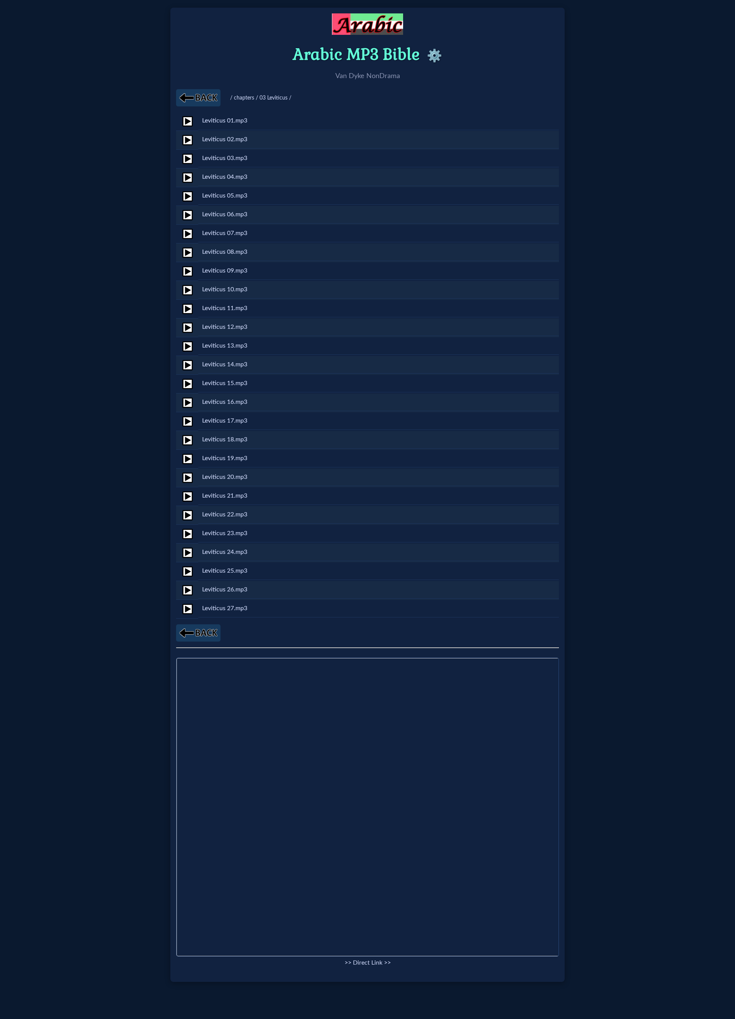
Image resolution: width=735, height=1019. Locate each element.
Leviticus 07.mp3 (224, 233)
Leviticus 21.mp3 (224, 496)
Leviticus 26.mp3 (224, 589)
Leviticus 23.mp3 (224, 533)
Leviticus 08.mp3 (224, 252)
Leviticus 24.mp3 (224, 552)
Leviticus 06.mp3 (224, 214)
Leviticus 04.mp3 (224, 177)
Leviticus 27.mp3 (224, 608)
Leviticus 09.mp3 (224, 271)
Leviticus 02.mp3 (224, 139)
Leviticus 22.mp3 (224, 514)
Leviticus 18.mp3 (224, 439)
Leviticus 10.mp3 (224, 289)
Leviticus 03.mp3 (224, 158)
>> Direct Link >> (368, 963)
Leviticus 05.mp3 (224, 196)
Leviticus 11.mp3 (224, 308)
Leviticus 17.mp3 (224, 421)
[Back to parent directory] (198, 97)
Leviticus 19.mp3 (224, 458)
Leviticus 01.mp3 (224, 121)
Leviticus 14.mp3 (224, 364)
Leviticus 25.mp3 (224, 571)
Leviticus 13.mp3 (224, 346)
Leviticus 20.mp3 (224, 477)
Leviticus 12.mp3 (224, 327)
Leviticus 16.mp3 (224, 402)
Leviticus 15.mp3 (224, 383)
